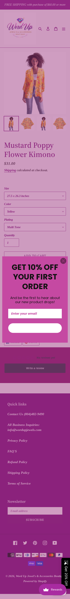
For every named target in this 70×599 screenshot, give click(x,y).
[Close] (63, 260)
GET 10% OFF (35, 328)
